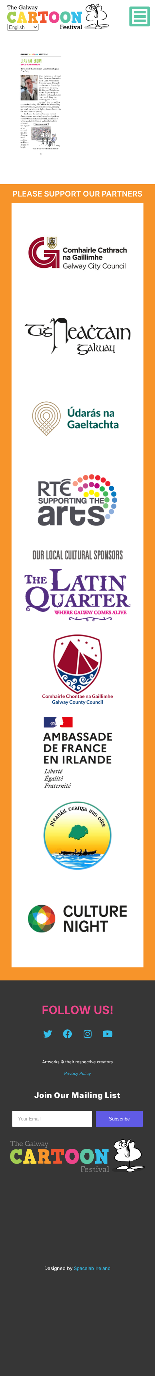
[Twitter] (48, 1034)
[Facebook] (68, 1034)
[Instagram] (88, 1034)
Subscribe (119, 1119)
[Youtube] (107, 1034)
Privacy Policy (77, 1073)
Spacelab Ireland (92, 1268)
